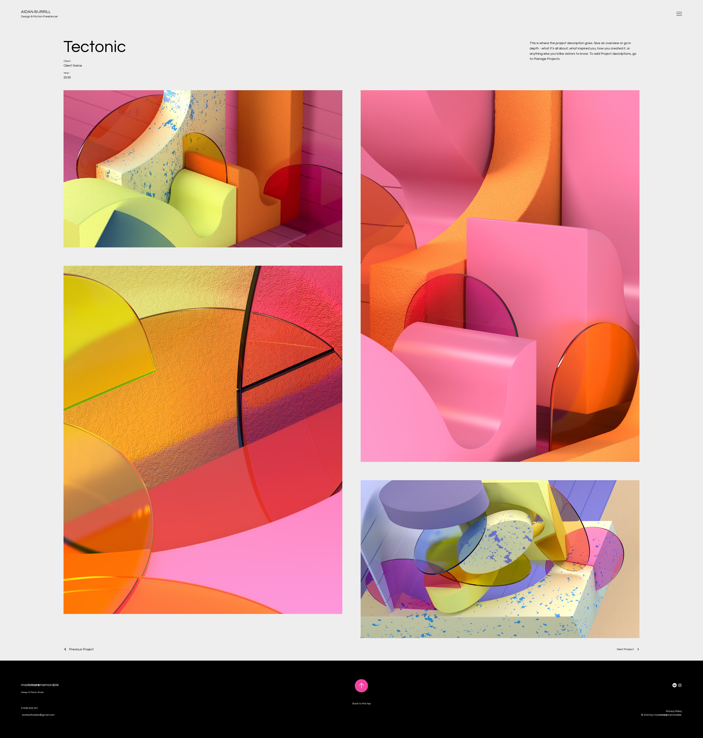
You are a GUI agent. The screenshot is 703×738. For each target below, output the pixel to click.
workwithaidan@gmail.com (38, 715)
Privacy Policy (674, 711)
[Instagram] (680, 685)
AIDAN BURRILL (36, 12)
